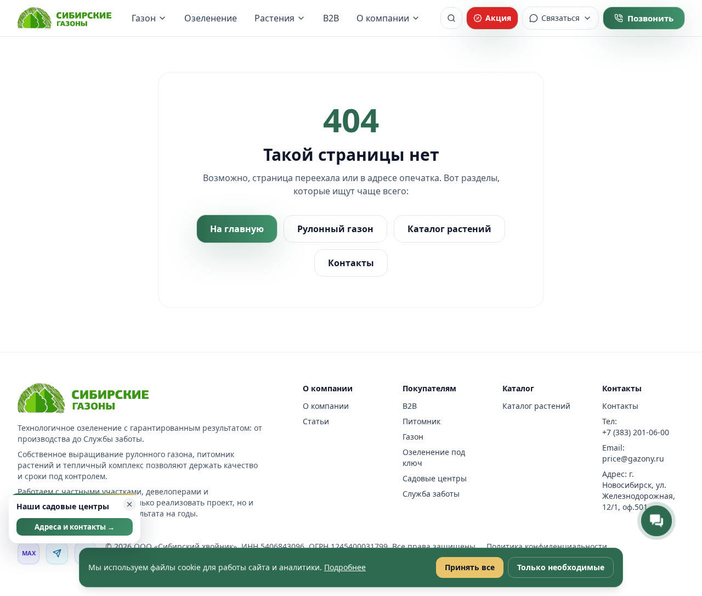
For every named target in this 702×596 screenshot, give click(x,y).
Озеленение (210, 18)
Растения (274, 18)
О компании (382, 18)
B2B (331, 18)
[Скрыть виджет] (129, 504)
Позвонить (650, 18)
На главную (237, 229)
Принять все (470, 567)
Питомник (421, 421)
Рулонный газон (335, 229)
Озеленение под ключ (434, 457)
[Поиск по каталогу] (451, 18)
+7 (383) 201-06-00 (635, 432)
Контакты (351, 263)
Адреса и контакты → (75, 527)
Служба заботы (431, 493)
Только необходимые (560, 567)
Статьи (316, 421)
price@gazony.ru (633, 458)
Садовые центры (435, 478)
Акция (498, 18)
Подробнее (345, 567)
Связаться (560, 18)
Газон (144, 18)
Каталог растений (449, 229)
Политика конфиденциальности (546, 546)
